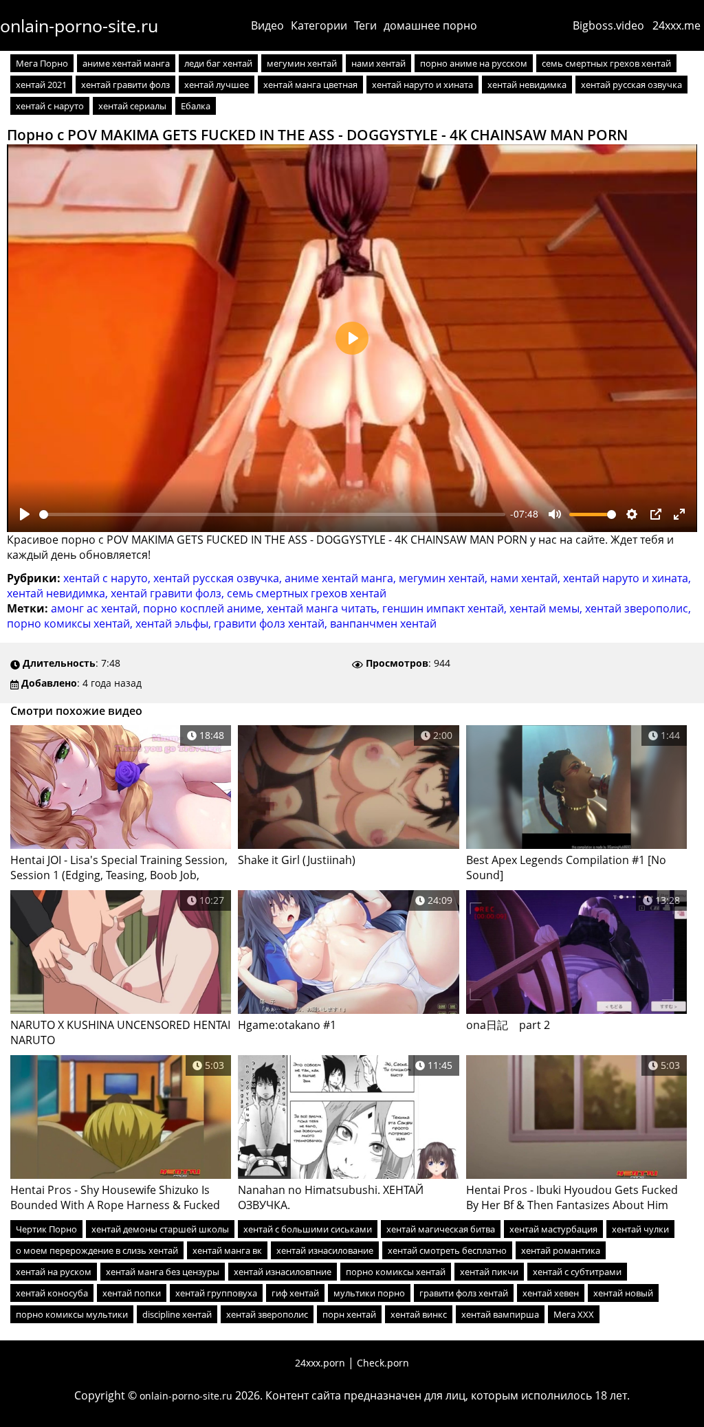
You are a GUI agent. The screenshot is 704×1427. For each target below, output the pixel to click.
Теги (365, 25)
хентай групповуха (216, 1293)
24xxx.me (676, 25)
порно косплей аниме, (205, 608)
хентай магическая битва (440, 1229)
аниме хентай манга (126, 63)
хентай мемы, (547, 608)
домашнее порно (430, 25)
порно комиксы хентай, (71, 623)
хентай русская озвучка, (219, 578)
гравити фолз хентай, (272, 623)
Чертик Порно (46, 1229)
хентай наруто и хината (422, 84)
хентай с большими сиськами (307, 1229)
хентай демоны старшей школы (160, 1229)
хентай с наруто (50, 106)
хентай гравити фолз (125, 84)
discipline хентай (177, 1314)
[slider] (272, 514)
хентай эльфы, (174, 623)
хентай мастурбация (553, 1229)
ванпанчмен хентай (383, 623)
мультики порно (369, 1293)
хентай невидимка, (59, 593)
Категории (319, 25)
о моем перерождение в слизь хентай (97, 1250)
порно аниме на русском (473, 63)
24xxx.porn (320, 1362)
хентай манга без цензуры (162, 1271)
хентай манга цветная (310, 84)
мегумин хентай (302, 63)
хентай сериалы (132, 106)
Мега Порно (42, 63)
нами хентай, (526, 578)
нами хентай (378, 63)
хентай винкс (418, 1314)
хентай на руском (53, 1271)
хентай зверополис (267, 1314)
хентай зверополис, (638, 608)
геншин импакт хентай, (445, 608)
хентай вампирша (500, 1314)
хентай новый (623, 1293)
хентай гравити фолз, (169, 593)
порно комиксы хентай (396, 1271)
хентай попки (131, 1293)
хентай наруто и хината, (627, 578)
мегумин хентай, (444, 578)
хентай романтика (560, 1250)
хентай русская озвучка (631, 84)
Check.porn (383, 1362)
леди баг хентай (218, 63)
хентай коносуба (52, 1293)
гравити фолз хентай (463, 1293)
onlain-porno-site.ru (79, 25)
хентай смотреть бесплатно (447, 1250)
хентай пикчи (489, 1271)
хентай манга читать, (324, 608)
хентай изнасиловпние (282, 1271)
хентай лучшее (216, 84)
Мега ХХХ (573, 1314)
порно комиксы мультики (72, 1314)
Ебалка (195, 106)
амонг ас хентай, (97, 608)
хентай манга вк (227, 1250)
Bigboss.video (608, 25)
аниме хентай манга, (342, 578)
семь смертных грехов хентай (606, 63)
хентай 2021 (41, 84)
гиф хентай (295, 1293)
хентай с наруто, (108, 578)
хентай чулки (640, 1229)
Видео (267, 25)
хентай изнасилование (324, 1250)
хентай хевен (550, 1293)
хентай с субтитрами (577, 1271)
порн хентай (349, 1314)
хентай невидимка (526, 84)
